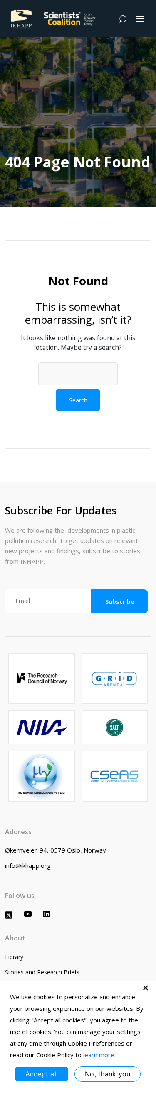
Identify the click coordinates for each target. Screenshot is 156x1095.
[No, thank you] (145, 988)
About (15, 937)
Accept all (41, 1074)
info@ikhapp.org (28, 865)
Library (14, 957)
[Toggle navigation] (140, 19)
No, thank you (107, 1074)
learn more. (99, 1055)
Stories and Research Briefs (42, 972)
